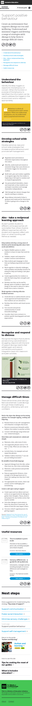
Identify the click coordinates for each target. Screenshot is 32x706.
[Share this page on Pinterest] (14, 44)
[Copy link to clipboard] (3, 44)
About (4, 701)
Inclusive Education (5, 7)
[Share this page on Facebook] (7, 44)
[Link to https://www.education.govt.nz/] (10, 686)
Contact (11, 701)
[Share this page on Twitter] (10, 44)
